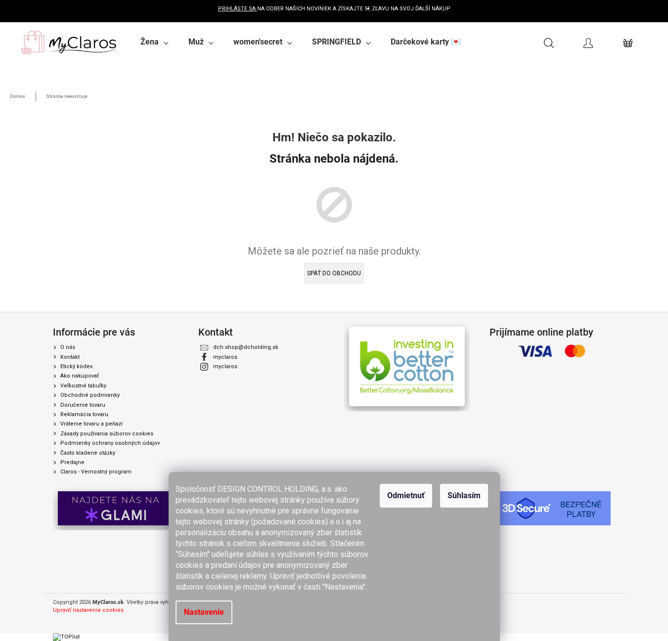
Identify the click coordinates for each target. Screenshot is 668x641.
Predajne (72, 462)
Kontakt (70, 357)
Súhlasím (464, 495)
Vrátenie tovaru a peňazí (91, 424)
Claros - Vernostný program (96, 472)
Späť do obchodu (334, 273)
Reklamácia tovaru (84, 414)
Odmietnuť (406, 495)
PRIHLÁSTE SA (237, 8)
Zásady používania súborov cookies (106, 433)
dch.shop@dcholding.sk (245, 347)
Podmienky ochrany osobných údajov (110, 443)
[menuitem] (154, 42)
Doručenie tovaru (82, 405)
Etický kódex (76, 366)
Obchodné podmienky (90, 395)
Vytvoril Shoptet (596, 602)
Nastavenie (204, 612)
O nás (67, 347)
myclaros (225, 357)
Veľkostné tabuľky (83, 386)
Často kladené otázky (87, 453)
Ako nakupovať (79, 376)
